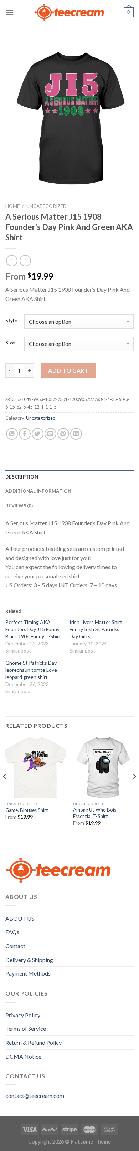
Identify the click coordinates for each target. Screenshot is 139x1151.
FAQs (12, 932)
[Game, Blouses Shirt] (35, 767)
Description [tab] (21, 477)
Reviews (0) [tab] (19, 505)
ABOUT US (19, 918)
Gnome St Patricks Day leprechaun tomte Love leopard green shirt (31, 670)
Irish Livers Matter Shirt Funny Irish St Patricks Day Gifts (96, 629)
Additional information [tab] (38, 491)
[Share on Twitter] (37, 434)
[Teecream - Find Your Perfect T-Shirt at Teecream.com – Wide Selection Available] (69, 12)
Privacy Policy (22, 1015)
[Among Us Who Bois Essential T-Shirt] (103, 767)
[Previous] (5, 790)
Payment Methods (28, 973)
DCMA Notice (23, 1056)
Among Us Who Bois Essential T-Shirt (94, 813)
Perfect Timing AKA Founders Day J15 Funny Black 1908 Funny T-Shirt (33, 629)
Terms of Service (25, 1028)
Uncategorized (46, 206)
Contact (15, 945)
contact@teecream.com (34, 1095)
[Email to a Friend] (50, 434)
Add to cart (68, 370)
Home (12, 206)
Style (11, 320)
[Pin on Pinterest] (63, 434)
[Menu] (9, 12)
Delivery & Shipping (29, 959)
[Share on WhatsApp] (12, 434)
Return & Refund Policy (33, 1042)
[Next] (134, 790)
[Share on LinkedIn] (76, 434)
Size (10, 343)
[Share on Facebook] (25, 434)
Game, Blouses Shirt (26, 810)
